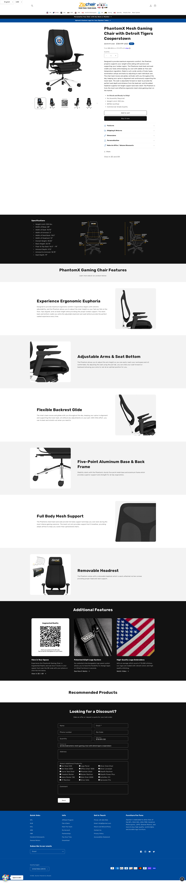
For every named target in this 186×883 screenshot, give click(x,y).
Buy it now (125, 118)
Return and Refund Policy (102, 827)
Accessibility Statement (102, 837)
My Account (66, 830)
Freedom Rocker (67, 774)
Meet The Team (67, 827)
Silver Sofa (85, 780)
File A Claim (66, 823)
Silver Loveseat (106, 769)
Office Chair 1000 (87, 769)
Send (64, 800)
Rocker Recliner (87, 774)
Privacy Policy (99, 833)
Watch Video (121, 671)
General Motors (35, 840)
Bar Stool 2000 (67, 769)
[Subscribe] (63, 851)
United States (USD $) (38, 869)
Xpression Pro (105, 780)
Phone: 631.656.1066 (101, 820)
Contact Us (97, 830)
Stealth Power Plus (107, 774)
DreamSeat (66, 840)
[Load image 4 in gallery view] (76, 103)
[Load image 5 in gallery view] (89, 103)
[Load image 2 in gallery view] (52, 103)
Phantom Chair (86, 771)
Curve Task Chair (68, 771)
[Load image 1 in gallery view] (40, 103)
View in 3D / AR (37, 674)
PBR (31, 833)
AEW (31, 830)
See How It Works (80, 671)
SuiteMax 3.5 (105, 777)
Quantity (106, 52)
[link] (93, 238)
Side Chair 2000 (87, 777)
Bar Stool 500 (66, 766)
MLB (31, 823)
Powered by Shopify (45, 875)
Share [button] (108, 151)
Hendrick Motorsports (37, 837)
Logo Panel (85, 766)
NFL (31, 820)
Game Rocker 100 (68, 777)
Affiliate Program (67, 820)
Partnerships (66, 833)
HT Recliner (65, 780)
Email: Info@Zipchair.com (102, 823)
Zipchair (37, 875)
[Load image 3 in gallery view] (64, 103)
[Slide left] (32, 103)
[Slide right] (97, 103)
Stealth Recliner (106, 771)
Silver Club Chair (106, 766)
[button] (32, 6)
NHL (31, 827)
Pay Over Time (67, 837)
